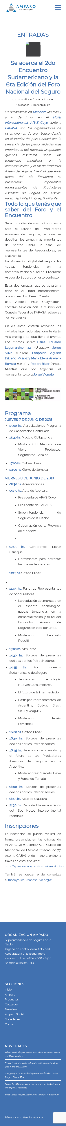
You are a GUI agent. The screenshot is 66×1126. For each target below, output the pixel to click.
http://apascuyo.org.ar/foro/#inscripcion (34, 866)
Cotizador (11, 1004)
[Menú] (56, 7)
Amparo (10, 994)
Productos (12, 999)
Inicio (8, 989)
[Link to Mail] (47, 1121)
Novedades (22, 104)
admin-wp (44, 104)
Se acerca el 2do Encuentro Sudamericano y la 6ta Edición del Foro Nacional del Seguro (33, 77)
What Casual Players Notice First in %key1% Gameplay (32, 1094)
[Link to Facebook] (53, 1121)
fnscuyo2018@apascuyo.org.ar (30, 880)
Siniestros (11, 1009)
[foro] (33, 49)
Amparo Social (14, 1014)
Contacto (11, 1024)
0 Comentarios (39, 99)
